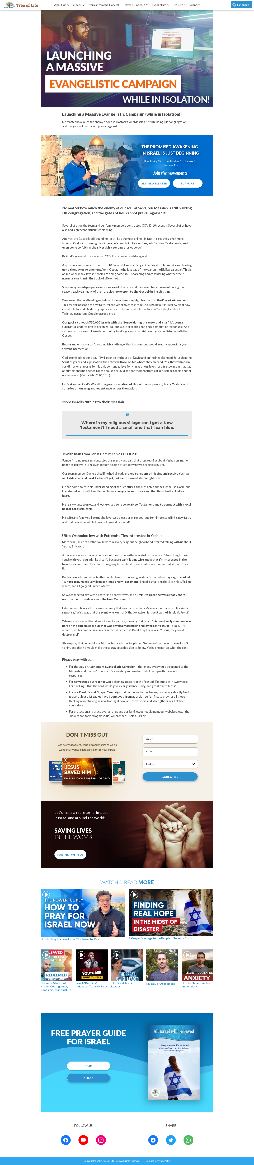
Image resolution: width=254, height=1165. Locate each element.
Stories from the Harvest (103, 4)
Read (88, 1066)
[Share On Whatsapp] (188, 1140)
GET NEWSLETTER (154, 183)
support (188, 183)
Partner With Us (70, 854)
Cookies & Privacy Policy (158, 1160)
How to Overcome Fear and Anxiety (197, 984)
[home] (20, 4)
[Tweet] (171, 1140)
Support (195, 4)
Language (243, 4)
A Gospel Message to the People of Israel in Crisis (160, 938)
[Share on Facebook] (153, 1140)
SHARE (88, 1078)
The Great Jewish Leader (122, 984)
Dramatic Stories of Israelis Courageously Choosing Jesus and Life (56, 986)
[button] (62, 5)
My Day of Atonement (160, 983)
